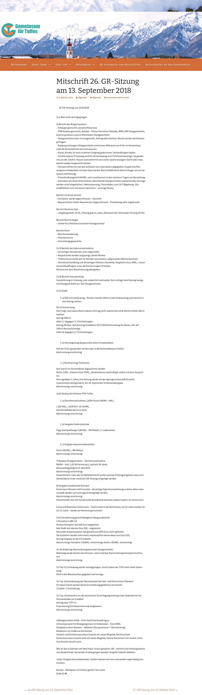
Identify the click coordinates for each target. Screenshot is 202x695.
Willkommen (19, 64)
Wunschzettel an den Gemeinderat (168, 64)
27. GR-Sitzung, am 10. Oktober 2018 (155, 690)
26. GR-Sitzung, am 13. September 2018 (48, 690)
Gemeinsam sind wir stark (117, 97)
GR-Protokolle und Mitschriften (120, 64)
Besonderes (83, 64)
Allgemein (82, 97)
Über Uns (61, 64)
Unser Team (39, 64)
